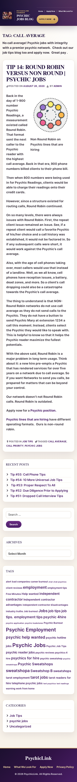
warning (10, 688)
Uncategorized (20, 726)
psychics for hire (25, 658)
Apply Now (50, 11)
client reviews (14, 587)
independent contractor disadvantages (45, 604)
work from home (25, 688)
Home (40, 11)
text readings (63, 683)
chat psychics (59, 582)
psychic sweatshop (51, 658)
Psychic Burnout (53, 622)
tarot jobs (39, 677)
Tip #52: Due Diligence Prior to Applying (39, 490)
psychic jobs (18, 721)
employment (35, 587)
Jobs (43, 610)
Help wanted (30, 594)
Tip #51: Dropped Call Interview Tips (36, 496)
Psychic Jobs (33, 445)
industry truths (14, 611)
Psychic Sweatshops (35, 664)
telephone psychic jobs (27, 683)
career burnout (39, 581)
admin (58, 86)
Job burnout (31, 611)
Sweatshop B (41, 671)
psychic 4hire (54, 617)
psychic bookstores (34, 623)
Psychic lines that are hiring (27, 419)
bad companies (21, 581)
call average (57, 441)
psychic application (15, 623)
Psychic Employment (31, 630)
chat (51, 582)
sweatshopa (18, 670)
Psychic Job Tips (56, 646)
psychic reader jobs (20, 652)
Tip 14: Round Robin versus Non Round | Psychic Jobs (35, 73)
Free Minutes (13, 593)
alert (8, 581)
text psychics (49, 683)
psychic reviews (44, 652)
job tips (54, 611)
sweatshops (62, 671)
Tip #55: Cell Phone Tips (27, 474)
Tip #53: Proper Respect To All (32, 485)
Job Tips (27, 441)
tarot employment (18, 677)
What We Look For (66, 11)
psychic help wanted (25, 637)
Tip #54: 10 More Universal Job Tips (36, 480)
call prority (14, 445)
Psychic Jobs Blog (25, 17)
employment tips (57, 587)
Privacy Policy (65, 766)
